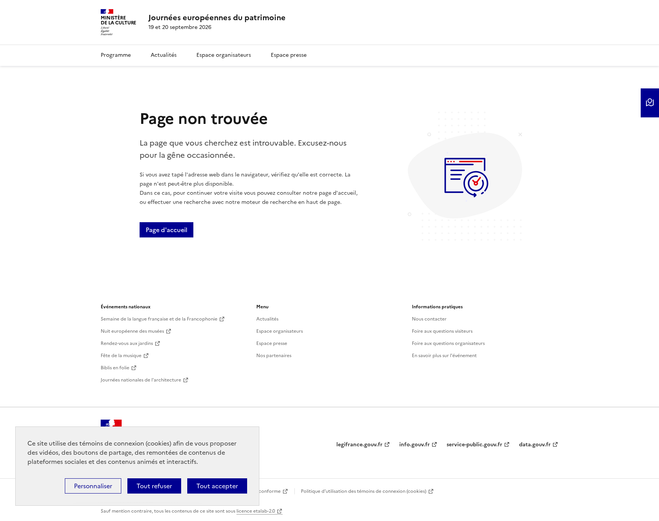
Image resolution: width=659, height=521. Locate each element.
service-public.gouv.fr (474, 445)
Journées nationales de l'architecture (141, 380)
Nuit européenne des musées (132, 331)
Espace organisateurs (223, 55)
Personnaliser (93, 486)
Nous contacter (429, 319)
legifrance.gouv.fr (359, 445)
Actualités (164, 55)
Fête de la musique (121, 355)
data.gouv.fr (535, 445)
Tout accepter (217, 486)
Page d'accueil (166, 229)
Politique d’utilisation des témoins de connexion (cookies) (363, 491)
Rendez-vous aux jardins (127, 343)
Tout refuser (154, 486)
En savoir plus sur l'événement (444, 355)
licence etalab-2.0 (255, 511)
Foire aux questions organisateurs (448, 343)
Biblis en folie (115, 367)
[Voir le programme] (650, 102)
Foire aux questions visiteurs (442, 331)
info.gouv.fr (414, 445)
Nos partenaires (273, 355)
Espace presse (289, 55)
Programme (116, 55)
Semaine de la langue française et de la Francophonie (159, 319)
